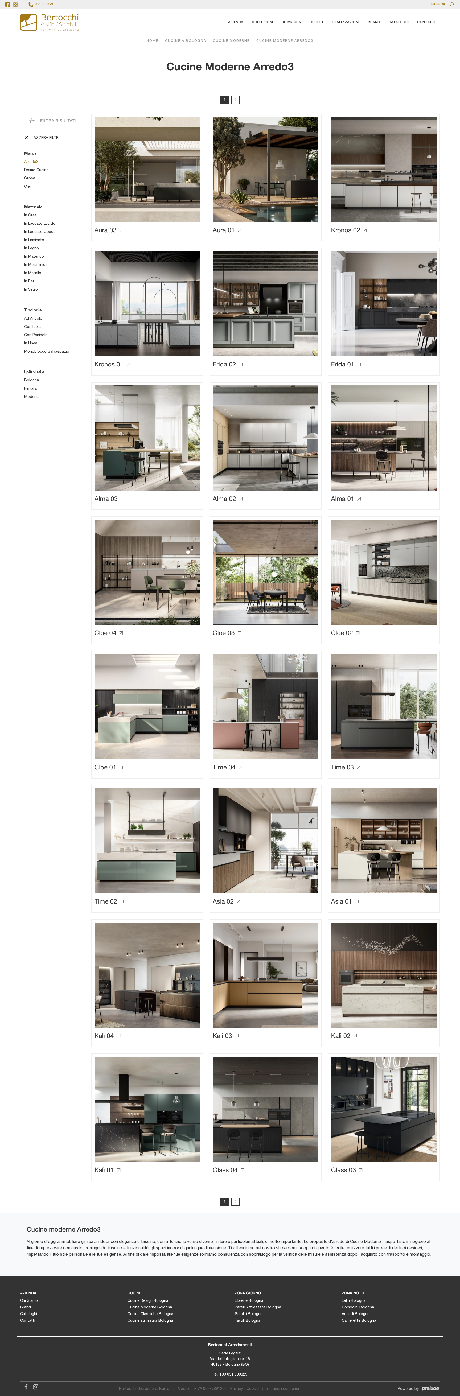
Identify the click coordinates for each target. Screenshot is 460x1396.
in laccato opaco (40, 231)
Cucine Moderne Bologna (150, 1307)
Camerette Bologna (359, 1320)
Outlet (316, 22)
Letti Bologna (353, 1300)
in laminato (34, 240)
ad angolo (33, 318)
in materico (34, 256)
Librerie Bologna (249, 1300)
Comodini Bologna (358, 1307)
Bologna (31, 380)
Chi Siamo (29, 1300)
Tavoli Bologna (247, 1320)
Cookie (253, 1388)
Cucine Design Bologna (148, 1300)
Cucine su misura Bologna (150, 1320)
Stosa (29, 178)
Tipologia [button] (33, 309)
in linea (30, 343)
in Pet (29, 281)
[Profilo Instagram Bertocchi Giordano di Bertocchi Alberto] (15, 4)
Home (152, 40)
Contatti (426, 22)
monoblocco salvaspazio (46, 351)
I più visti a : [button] (35, 371)
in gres (30, 215)
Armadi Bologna (355, 1314)
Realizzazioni (345, 22)
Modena (31, 396)
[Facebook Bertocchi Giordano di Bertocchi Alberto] (25, 1386)
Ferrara (30, 388)
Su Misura (291, 22)
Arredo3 (31, 161)
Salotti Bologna (248, 1314)
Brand (374, 22)
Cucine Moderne (231, 40)
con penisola (35, 335)
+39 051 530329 (233, 1374)
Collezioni (262, 22)
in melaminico (36, 264)
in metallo (32, 273)
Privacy (236, 1388)
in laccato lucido (39, 223)
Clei (27, 186)
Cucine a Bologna (185, 40)
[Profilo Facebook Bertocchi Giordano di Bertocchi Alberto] (7, 4)
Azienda (235, 22)
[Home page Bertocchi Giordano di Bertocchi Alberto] (49, 22)
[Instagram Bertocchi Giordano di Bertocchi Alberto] (34, 1386)
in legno (31, 248)
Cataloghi (399, 22)
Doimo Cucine (36, 170)
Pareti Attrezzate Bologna (258, 1307)
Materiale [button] (33, 206)
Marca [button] (30, 153)
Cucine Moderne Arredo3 (284, 40)
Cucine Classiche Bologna (150, 1314)
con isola (32, 326)
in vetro (31, 289)
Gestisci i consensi (282, 1388)
